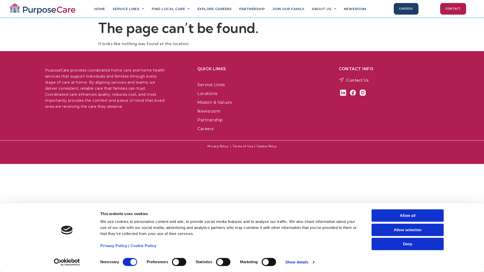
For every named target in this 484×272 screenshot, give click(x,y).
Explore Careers (214, 9)
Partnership (252, 9)
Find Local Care (168, 9)
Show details (296, 262)
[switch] (179, 262)
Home (99, 9)
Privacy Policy (217, 146)
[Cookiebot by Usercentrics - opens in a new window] (67, 262)
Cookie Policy (267, 146)
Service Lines (126, 9)
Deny (407, 244)
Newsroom (355, 9)
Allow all (407, 215)
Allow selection (408, 230)
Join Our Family (289, 9)
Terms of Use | (245, 146)
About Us (321, 9)
